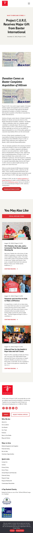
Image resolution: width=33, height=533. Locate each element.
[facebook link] (3, 408)
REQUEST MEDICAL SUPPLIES (20, 414)
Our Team (4, 430)
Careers (4, 465)
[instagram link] (7, 408)
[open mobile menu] (28, 3)
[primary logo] (5, 3)
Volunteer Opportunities (8, 454)
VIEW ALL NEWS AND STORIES (16, 216)
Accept (12, 530)
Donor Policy (5, 470)
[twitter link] (13, 408)
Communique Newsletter (8, 483)
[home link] (7, 390)
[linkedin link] (10, 408)
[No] (31, 527)
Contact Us (4, 462)
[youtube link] (16, 408)
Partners (4, 432)
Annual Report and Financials (9, 473)
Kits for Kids (5, 451)
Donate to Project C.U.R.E (11, 189)
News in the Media (6, 435)
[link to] (16, 501)
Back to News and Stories (15, 15)
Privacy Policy (5, 467)
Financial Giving (6, 449)
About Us (4, 422)
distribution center (13, 182)
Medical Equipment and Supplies (10, 446)
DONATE (6, 414)
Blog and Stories (6, 438)
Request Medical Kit (7, 481)
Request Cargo (5, 478)
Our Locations (5, 424)
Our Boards (5, 427)
